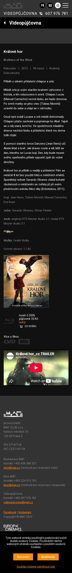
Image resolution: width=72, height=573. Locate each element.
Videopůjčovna (23, 23)
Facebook (10, 512)
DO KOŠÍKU (30, 326)
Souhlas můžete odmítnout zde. (36, 566)
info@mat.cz (12, 467)
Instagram (24, 512)
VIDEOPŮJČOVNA (20, 13)
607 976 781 (56, 13)
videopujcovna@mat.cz (18, 502)
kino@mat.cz (12, 485)
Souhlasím (48, 556)
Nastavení (23, 556)
